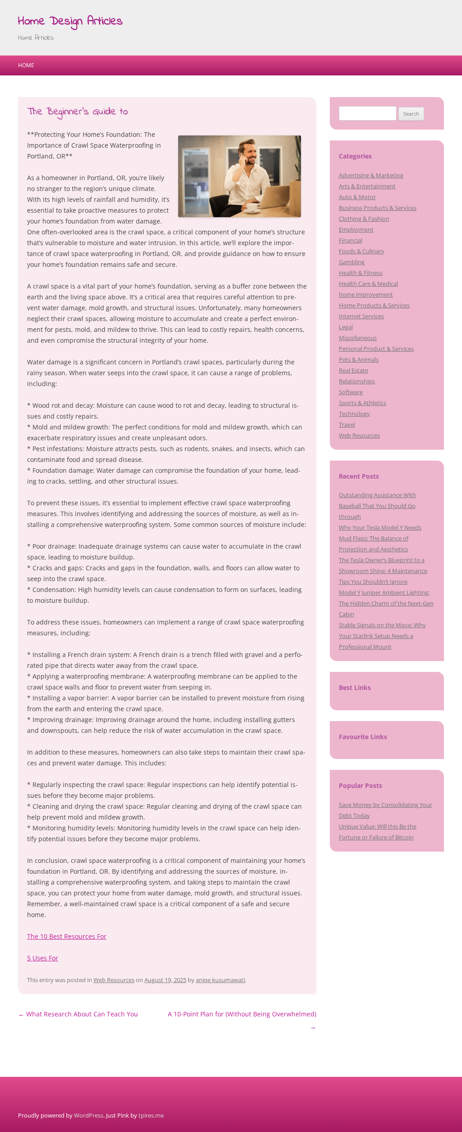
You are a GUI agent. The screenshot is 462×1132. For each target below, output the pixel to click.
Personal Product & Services (376, 349)
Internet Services (361, 316)
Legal (346, 327)
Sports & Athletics (362, 403)
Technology (354, 414)
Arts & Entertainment (367, 186)
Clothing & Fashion (364, 218)
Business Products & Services (377, 208)
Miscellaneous (358, 338)
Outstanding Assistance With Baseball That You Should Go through (377, 506)
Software (351, 392)
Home (26, 65)
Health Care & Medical (368, 284)
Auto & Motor (357, 197)
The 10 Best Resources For (66, 936)
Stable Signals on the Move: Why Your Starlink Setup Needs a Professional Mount (382, 636)
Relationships (357, 381)
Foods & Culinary (361, 251)
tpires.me (151, 1115)
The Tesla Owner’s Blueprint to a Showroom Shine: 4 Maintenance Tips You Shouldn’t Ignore (383, 571)
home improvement (366, 294)
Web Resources (113, 980)
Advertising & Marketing (371, 175)
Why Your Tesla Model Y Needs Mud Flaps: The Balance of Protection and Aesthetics (380, 538)
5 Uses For (42, 958)
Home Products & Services (374, 305)
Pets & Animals (359, 359)
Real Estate (353, 370)
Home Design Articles (70, 21)
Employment (356, 229)
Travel (347, 424)
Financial (350, 240)
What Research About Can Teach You (78, 1014)
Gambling (352, 262)
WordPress (88, 1115)
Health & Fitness (361, 273)
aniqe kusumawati (220, 980)
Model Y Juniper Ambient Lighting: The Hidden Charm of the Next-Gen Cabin (386, 603)
